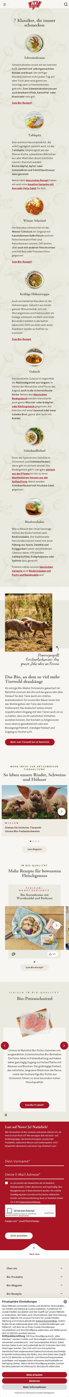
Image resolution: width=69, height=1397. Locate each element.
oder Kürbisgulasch (23, 406)
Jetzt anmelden (18, 1235)
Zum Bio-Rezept (21, 339)
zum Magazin (34, 849)
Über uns (12, 1268)
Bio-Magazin (14, 1285)
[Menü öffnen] (4, 4)
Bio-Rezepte (14, 1293)
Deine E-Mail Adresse (22, 1175)
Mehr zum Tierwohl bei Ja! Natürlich (29, 742)
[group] (34, 810)
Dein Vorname (17, 1161)
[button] (62, 812)
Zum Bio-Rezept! (22, 102)
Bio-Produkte (15, 1277)
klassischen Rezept (37, 180)
